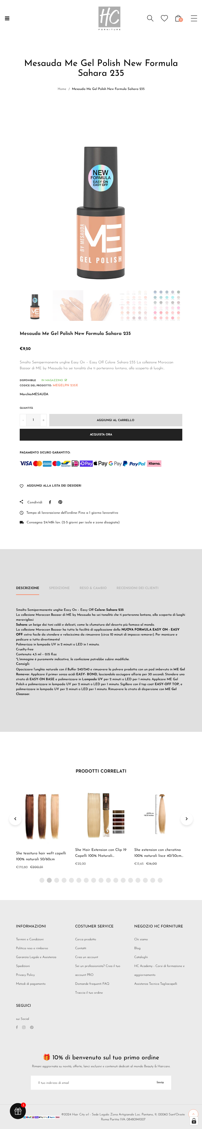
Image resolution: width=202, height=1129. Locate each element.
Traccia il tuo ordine (89, 992)
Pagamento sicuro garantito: (45, 452)
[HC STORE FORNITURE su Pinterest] (32, 1027)
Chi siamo (141, 939)
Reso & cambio (93, 588)
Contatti (80, 948)
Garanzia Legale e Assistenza (36, 957)
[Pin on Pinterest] (61, 502)
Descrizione (27, 588)
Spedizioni (23, 966)
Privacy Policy (25, 975)
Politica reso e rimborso (32, 948)
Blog (137, 948)
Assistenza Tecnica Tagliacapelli (155, 983)
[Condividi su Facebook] (51, 502)
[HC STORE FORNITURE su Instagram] (24, 1027)
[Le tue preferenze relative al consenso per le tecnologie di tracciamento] (194, 1121)
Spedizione (59, 588)
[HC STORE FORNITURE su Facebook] (17, 1027)
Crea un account (86, 957)
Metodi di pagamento (31, 983)
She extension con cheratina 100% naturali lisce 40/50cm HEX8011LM (157, 856)
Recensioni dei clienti (137, 588)
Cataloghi (141, 957)
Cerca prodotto (85, 939)
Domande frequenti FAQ (92, 983)
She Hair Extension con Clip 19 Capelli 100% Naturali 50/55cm (100, 856)
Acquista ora (101, 434)
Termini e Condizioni (30, 939)
